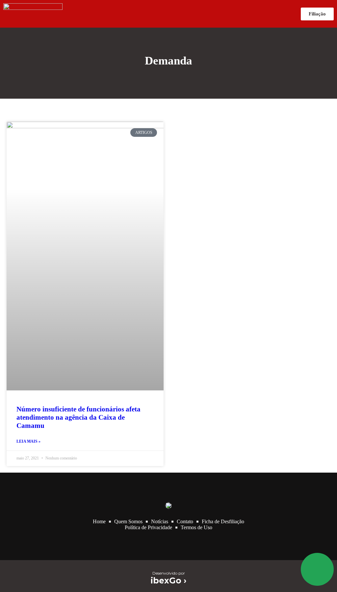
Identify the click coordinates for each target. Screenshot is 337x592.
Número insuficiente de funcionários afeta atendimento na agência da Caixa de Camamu (78, 417)
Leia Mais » (28, 441)
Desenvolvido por (168, 573)
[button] (181, 14)
